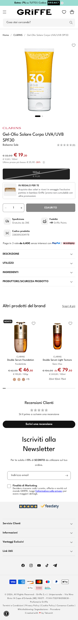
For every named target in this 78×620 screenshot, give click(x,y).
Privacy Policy (32, 606)
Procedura (55, 610)
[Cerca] (71, 23)
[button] (5, 12)
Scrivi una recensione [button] (39, 424)
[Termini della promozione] (62, 3)
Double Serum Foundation (20, 360)
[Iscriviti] (67, 475)
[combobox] (39, 23)
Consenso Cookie (65, 606)
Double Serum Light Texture (57, 360)
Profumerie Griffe (39, 602)
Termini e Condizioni (13, 606)
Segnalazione (41, 610)
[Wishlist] (64, 12)
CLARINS (17, 35)
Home (6, 35)
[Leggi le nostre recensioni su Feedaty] (39, 506)
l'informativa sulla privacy (48, 491)
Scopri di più (68, 306)
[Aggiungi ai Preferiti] (73, 45)
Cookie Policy (48, 606)
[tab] (37, 116)
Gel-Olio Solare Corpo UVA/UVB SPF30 (47, 35)
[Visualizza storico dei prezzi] (43, 162)
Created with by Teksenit (39, 613)
